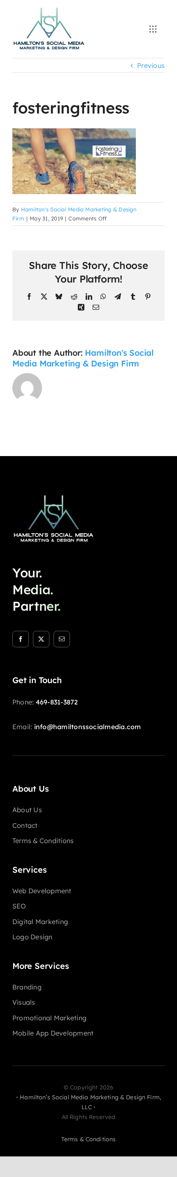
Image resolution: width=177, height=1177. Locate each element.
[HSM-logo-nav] (49, 10)
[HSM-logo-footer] (53, 497)
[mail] (62, 639)
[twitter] (41, 639)
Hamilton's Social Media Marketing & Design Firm (83, 358)
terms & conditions (88, 1139)
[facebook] (20, 639)
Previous (151, 65)
